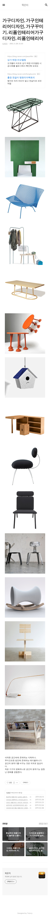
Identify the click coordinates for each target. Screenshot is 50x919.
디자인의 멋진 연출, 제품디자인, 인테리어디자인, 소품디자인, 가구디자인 (17, 808)
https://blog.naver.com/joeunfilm (20, 56)
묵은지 (8, 873)
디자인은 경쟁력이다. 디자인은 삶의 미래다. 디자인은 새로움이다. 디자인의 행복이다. (17, 800)
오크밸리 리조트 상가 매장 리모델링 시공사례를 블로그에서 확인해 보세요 (24, 64)
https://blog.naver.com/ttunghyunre (21, 74)
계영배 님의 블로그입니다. (13, 877)
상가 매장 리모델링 (16, 60)
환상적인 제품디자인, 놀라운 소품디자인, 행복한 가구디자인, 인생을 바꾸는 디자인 (17, 797)
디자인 (8, 793)
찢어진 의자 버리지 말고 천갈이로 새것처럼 (24, 82)
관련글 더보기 (43, 823)
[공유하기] (14, 782)
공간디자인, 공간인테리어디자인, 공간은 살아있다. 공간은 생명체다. (17, 805)
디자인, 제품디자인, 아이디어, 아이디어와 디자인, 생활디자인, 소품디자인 (17, 802)
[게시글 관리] (17, 782)
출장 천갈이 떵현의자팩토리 (21, 77)
